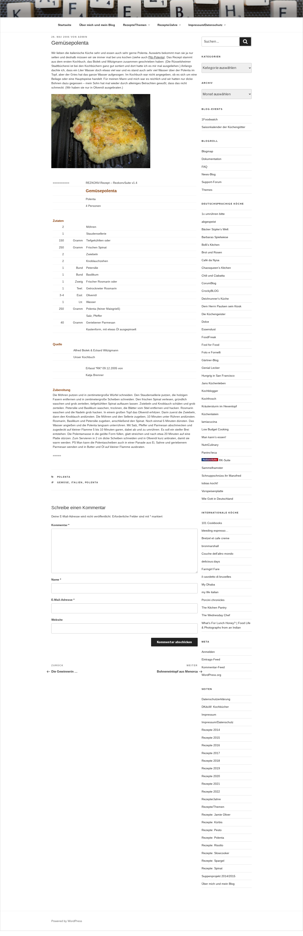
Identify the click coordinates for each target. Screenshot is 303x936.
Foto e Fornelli (211, 352)
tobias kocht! (210, 483)
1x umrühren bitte (213, 213)
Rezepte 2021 (211, 783)
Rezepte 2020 (211, 776)
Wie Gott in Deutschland (217, 498)
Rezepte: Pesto (212, 830)
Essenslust (209, 329)
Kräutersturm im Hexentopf (219, 406)
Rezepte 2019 (211, 768)
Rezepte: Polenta (213, 837)
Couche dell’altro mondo (217, 553)
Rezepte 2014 (211, 729)
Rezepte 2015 (211, 737)
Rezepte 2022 (211, 791)
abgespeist (209, 221)
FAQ (204, 166)
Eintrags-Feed (211, 659)
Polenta (64, 477)
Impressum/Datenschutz (205, 25)
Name (56, 579)
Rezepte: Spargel (213, 860)
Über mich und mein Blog (97, 25)
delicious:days (211, 561)
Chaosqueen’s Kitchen (216, 267)
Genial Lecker (211, 367)
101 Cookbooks (212, 523)
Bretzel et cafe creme (215, 538)
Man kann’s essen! (214, 437)
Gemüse (63, 482)
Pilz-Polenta (156, 57)
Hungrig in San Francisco (218, 375)
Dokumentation (211, 159)
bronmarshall (210, 546)
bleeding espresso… (215, 530)
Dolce (205, 321)
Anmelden (208, 651)
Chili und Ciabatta (213, 275)
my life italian (210, 592)
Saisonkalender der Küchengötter (223, 127)
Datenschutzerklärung (216, 699)
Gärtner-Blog (210, 360)
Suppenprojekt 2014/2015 (218, 876)
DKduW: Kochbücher (215, 706)
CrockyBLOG (210, 290)
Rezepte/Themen (135, 25)
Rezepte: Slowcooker (215, 853)
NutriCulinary (210, 444)
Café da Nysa (210, 260)
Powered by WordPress (66, 921)
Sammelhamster (212, 467)
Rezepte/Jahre (167, 25)
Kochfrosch (209, 398)
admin (82, 37)
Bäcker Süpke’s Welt (215, 229)
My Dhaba (208, 584)
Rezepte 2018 (211, 760)
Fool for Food (210, 344)
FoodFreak (209, 337)
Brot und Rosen (212, 252)
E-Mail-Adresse (62, 599)
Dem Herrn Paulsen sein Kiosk (221, 306)
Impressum (209, 714)
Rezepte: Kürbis (212, 822)
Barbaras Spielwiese (215, 237)
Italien (77, 482)
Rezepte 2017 (211, 753)
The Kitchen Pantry (214, 607)
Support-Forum (212, 182)
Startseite (64, 25)
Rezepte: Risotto (212, 845)
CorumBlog (209, 283)
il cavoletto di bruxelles (216, 576)
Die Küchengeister (213, 314)
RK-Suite (224, 460)
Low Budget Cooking (215, 429)
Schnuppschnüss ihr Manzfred (221, 475)
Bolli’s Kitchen (211, 244)
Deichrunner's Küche (215, 298)
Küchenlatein (210, 414)
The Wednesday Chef (216, 615)
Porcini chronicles (213, 600)
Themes (207, 189)
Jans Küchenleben (214, 383)
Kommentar (60, 525)
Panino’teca (209, 452)
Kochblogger (210, 390)
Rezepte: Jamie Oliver (216, 814)
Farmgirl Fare (211, 569)
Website (57, 619)
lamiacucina (209, 421)
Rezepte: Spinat (212, 868)
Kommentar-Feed (213, 667)
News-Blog (209, 174)
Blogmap (207, 151)
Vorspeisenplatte (212, 491)
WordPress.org (211, 674)
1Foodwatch (210, 119)
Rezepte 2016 (211, 745)
